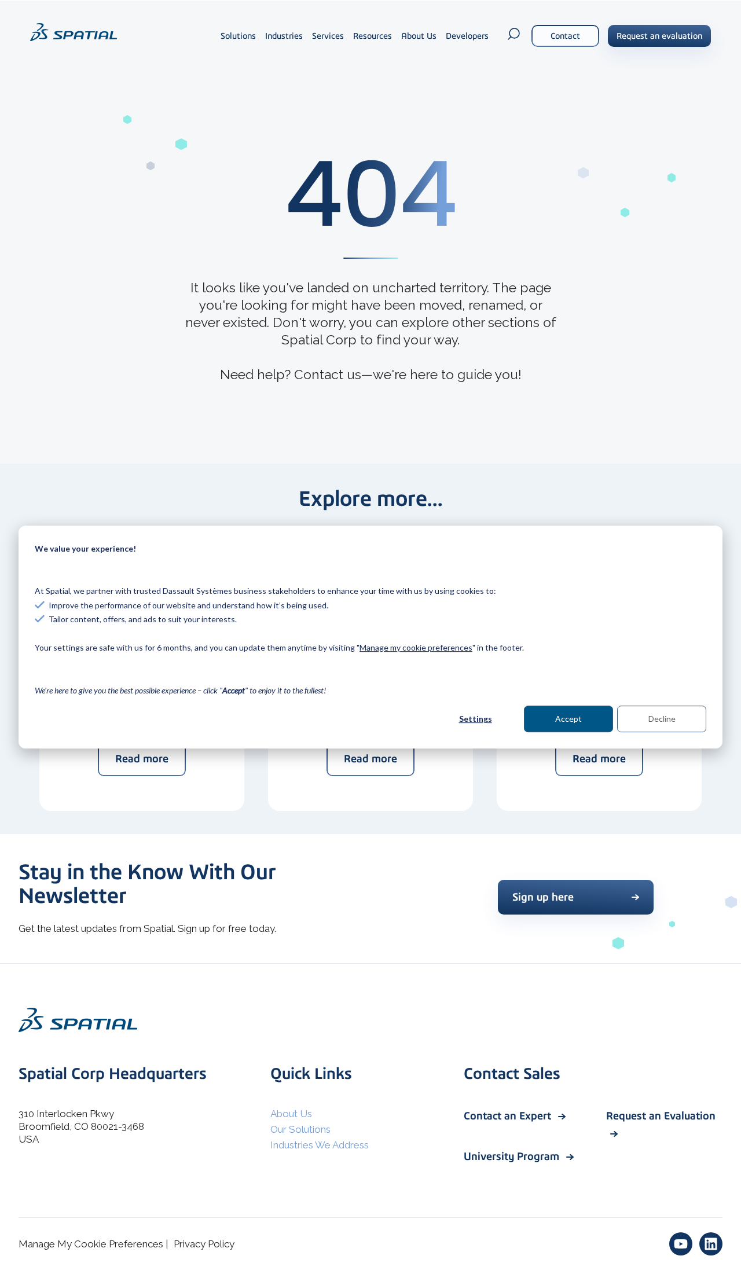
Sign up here (543, 897)
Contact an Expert (509, 1115)
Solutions (238, 36)
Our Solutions (300, 1129)
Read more (141, 758)
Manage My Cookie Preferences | (93, 1244)
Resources (372, 36)
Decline (662, 719)
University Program (513, 1156)
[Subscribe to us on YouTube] (680, 1243)
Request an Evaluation (661, 1115)
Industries (284, 36)
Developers (467, 36)
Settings (475, 719)
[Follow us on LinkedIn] (710, 1243)
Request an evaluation (659, 36)
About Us (418, 36)
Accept (568, 719)
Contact (565, 36)
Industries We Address (319, 1145)
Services (328, 36)
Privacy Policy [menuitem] (204, 1244)
